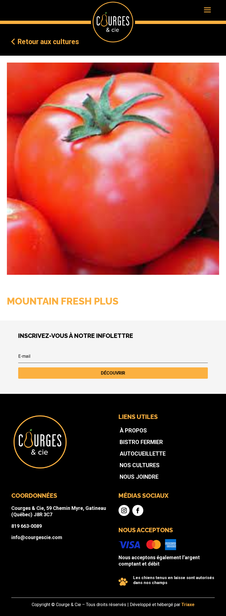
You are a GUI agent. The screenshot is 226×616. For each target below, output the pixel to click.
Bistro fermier (141, 442)
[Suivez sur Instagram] (124, 510)
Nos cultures (140, 465)
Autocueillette (143, 453)
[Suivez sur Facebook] (137, 510)
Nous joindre (139, 477)
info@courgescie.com (36, 537)
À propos (133, 430)
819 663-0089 (26, 526)
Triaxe (188, 604)
